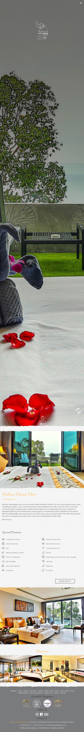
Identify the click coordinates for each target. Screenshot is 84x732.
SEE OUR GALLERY (36, 693)
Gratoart (61, 728)
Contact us (48, 693)
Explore (32, 691)
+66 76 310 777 (25, 725)
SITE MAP (63, 693)
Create (40, 691)
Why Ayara (65, 691)
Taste (20, 691)
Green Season (23, 693)
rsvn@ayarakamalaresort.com (55, 725)
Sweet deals (49, 691)
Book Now (64, 581)
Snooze (13, 691)
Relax (26, 691)
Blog (56, 693)
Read (57, 691)
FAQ (72, 691)
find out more (20, 675)
